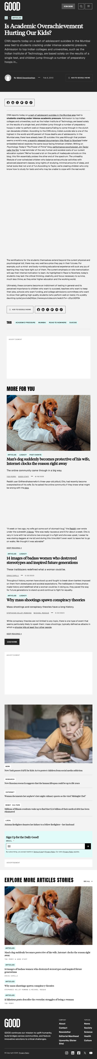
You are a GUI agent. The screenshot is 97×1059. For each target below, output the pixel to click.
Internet (10, 792)
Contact (63, 1027)
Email (10, 841)
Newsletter (65, 1032)
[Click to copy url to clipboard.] (30, 102)
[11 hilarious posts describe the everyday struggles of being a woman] (48, 999)
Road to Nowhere (72, 140)
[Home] (6, 17)
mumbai (42, 322)
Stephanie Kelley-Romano (19, 613)
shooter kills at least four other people (33, 627)
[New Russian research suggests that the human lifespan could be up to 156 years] (48, 780)
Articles (16, 18)
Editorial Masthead (69, 1036)
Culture (88, 1040)
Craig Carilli (13, 576)
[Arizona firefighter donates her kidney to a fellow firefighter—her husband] (48, 821)
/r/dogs (30, 531)
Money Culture (13, 805)
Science (88, 1032)
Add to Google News (80, 78)
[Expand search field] (81, 6)
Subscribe (68, 6)
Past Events (35, 455)
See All (87, 881)
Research (10, 779)
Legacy (23, 455)
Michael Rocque (41, 613)
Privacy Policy (50, 852)
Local (8, 820)
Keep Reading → (14, 548)
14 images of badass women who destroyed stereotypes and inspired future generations (42, 560)
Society (88, 1027)
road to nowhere (57, 322)
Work (8, 766)
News (87, 1023)
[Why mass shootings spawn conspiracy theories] (48, 985)
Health (87, 1036)
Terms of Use (38, 852)
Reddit (73, 528)
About (62, 1023)
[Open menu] (88, 6)
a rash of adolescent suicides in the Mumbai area (52, 115)
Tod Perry (11, 477)
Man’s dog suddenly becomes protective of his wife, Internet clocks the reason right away (48, 461)
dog (26, 487)
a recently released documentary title (46, 140)
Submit (89, 847)
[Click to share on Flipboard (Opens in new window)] (21, 102)
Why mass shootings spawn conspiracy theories (46, 600)
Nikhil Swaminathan (26, 78)
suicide (73, 322)
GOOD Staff (23, 477)
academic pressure (25, 322)
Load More (12, 642)
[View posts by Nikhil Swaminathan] (8, 77)
